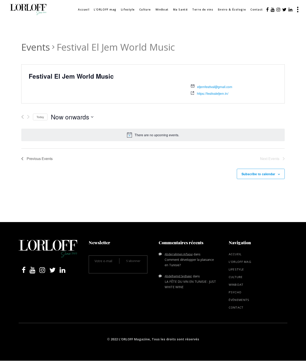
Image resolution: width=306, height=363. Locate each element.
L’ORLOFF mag (240, 262)
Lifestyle (236, 269)
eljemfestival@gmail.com (214, 86)
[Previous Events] (22, 117)
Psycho (235, 292)
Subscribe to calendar (258, 174)
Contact (236, 307)
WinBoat (236, 285)
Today (40, 117)
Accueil (235, 254)
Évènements (239, 300)
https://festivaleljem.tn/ (212, 93)
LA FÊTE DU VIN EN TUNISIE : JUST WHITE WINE (190, 284)
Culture (236, 277)
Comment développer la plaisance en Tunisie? (189, 262)
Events (35, 47)
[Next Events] (28, 117)
